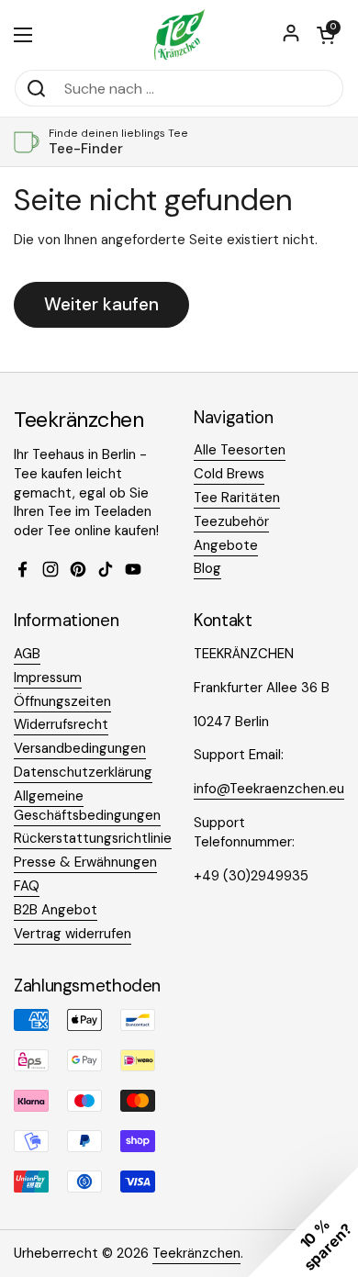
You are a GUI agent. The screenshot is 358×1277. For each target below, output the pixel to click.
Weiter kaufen (101, 304)
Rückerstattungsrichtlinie (93, 838)
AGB (27, 653)
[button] (326, 35)
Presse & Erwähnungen (85, 862)
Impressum (48, 677)
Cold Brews (229, 474)
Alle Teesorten (239, 450)
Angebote (226, 545)
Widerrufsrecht (61, 724)
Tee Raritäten (237, 497)
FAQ (26, 886)
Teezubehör (231, 521)
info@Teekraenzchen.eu (269, 788)
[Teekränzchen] (179, 34)
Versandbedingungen (80, 748)
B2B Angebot (55, 910)
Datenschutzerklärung (83, 772)
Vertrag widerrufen (72, 933)
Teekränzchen (196, 1253)
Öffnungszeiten (62, 701)
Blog (207, 568)
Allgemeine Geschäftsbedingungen (87, 805)
